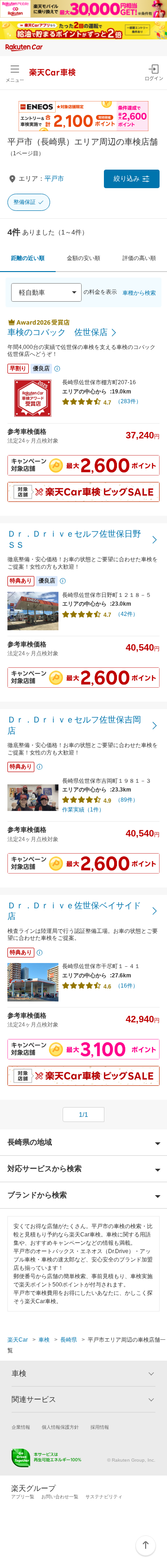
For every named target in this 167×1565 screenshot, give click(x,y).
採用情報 (99, 1427)
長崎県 (68, 1340)
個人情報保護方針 (60, 1427)
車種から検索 (139, 293)
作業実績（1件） (83, 809)
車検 (44, 1340)
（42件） (126, 614)
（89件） (126, 800)
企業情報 (21, 1427)
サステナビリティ (103, 1496)
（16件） (126, 985)
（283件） (128, 401)
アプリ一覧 (22, 1496)
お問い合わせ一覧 (59, 1496)
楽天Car (17, 1340)
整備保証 (24, 202)
